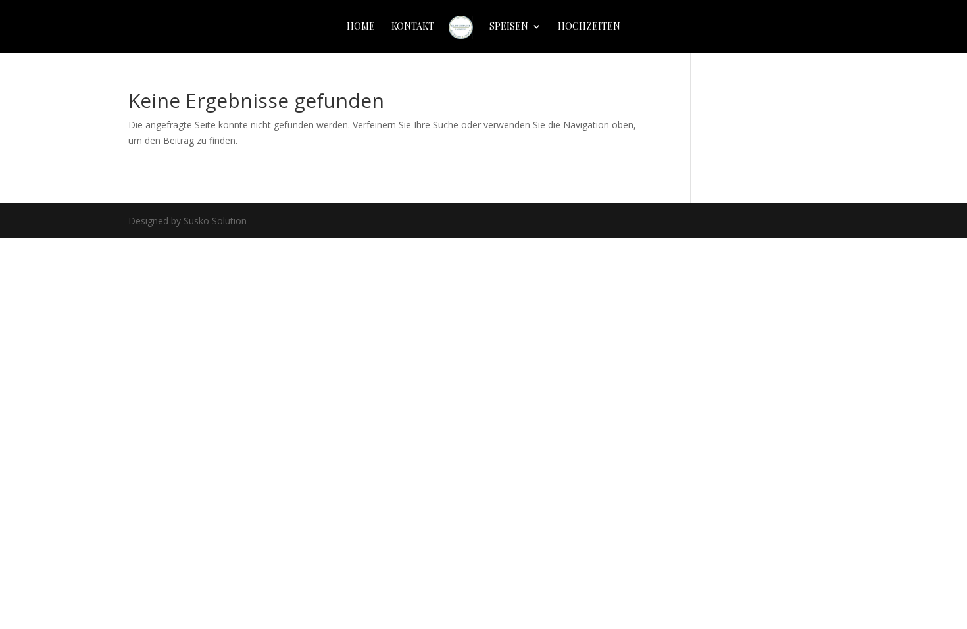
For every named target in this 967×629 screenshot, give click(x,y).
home (361, 27)
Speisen (508, 27)
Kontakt (412, 27)
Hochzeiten (589, 27)
